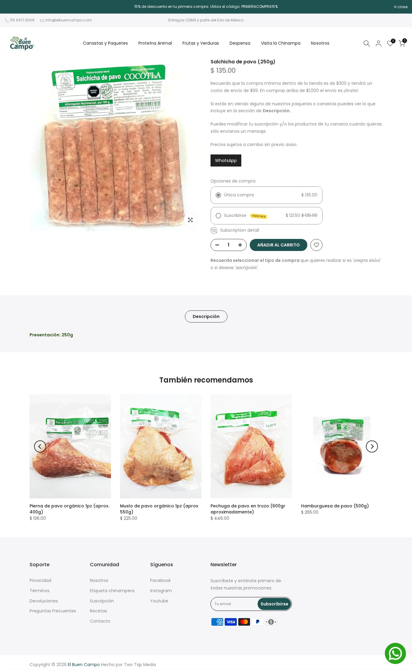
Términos (39, 591)
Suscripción (102, 601)
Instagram (161, 591)
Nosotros (320, 43)
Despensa (240, 43)
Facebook (160, 580)
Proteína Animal (155, 43)
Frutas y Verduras (200, 43)
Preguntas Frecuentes (53, 611)
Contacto (100, 621)
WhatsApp (226, 160)
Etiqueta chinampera (112, 591)
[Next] (372, 446)
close (12, 7)
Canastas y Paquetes (105, 43)
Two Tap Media (140, 665)
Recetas (98, 611)
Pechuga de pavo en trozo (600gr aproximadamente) (248, 509)
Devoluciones (44, 601)
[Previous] (40, 446)
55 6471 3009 (22, 20)
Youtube (159, 601)
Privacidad (40, 580)
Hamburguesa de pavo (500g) (335, 506)
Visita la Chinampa (280, 43)
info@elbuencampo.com (69, 20)
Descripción (206, 316)
